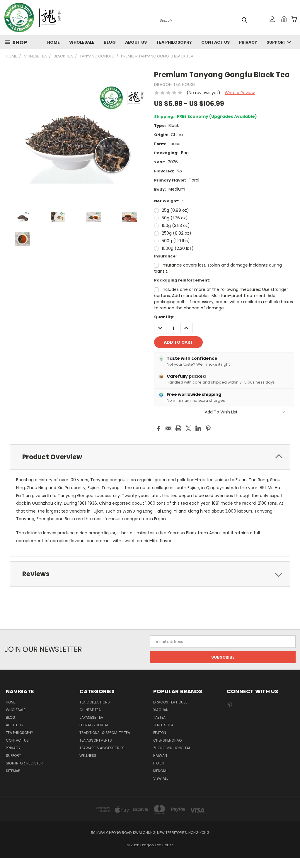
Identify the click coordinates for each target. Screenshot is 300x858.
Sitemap (13, 770)
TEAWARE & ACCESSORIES (102, 747)
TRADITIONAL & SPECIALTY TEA (104, 732)
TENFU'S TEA (163, 725)
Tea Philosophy (174, 42)
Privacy (248, 42)
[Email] (168, 428)
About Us (136, 42)
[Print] (178, 428)
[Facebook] (158, 428)
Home (53, 42)
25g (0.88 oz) (175, 210)
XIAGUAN (160, 709)
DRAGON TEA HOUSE (170, 702)
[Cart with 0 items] (294, 19)
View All (160, 778)
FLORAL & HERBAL (93, 725)
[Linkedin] (198, 428)
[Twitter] (188, 428)
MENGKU (160, 770)
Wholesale (81, 42)
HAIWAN (160, 755)
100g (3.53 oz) (176, 225)
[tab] (150, 457)
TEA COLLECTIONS (94, 702)
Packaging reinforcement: (182, 280)
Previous (291, 839)
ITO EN (158, 763)
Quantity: (164, 317)
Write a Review (240, 93)
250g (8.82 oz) (176, 233)
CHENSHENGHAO (167, 740)
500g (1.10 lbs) (176, 241)
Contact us (215, 42)
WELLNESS (87, 755)
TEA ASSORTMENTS (95, 740)
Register (34, 763)
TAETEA (159, 717)
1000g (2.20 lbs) (178, 248)
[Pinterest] (208, 428)
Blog (110, 42)
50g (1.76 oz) (175, 218)
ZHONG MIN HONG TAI (171, 747)
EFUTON (159, 732)
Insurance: (165, 256)
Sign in (12, 763)
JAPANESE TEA (91, 717)
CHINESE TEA (90, 709)
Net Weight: (168, 201)
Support (277, 42)
